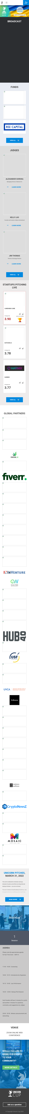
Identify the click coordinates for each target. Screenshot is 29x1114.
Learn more (16, 187)
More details (11, 1067)
